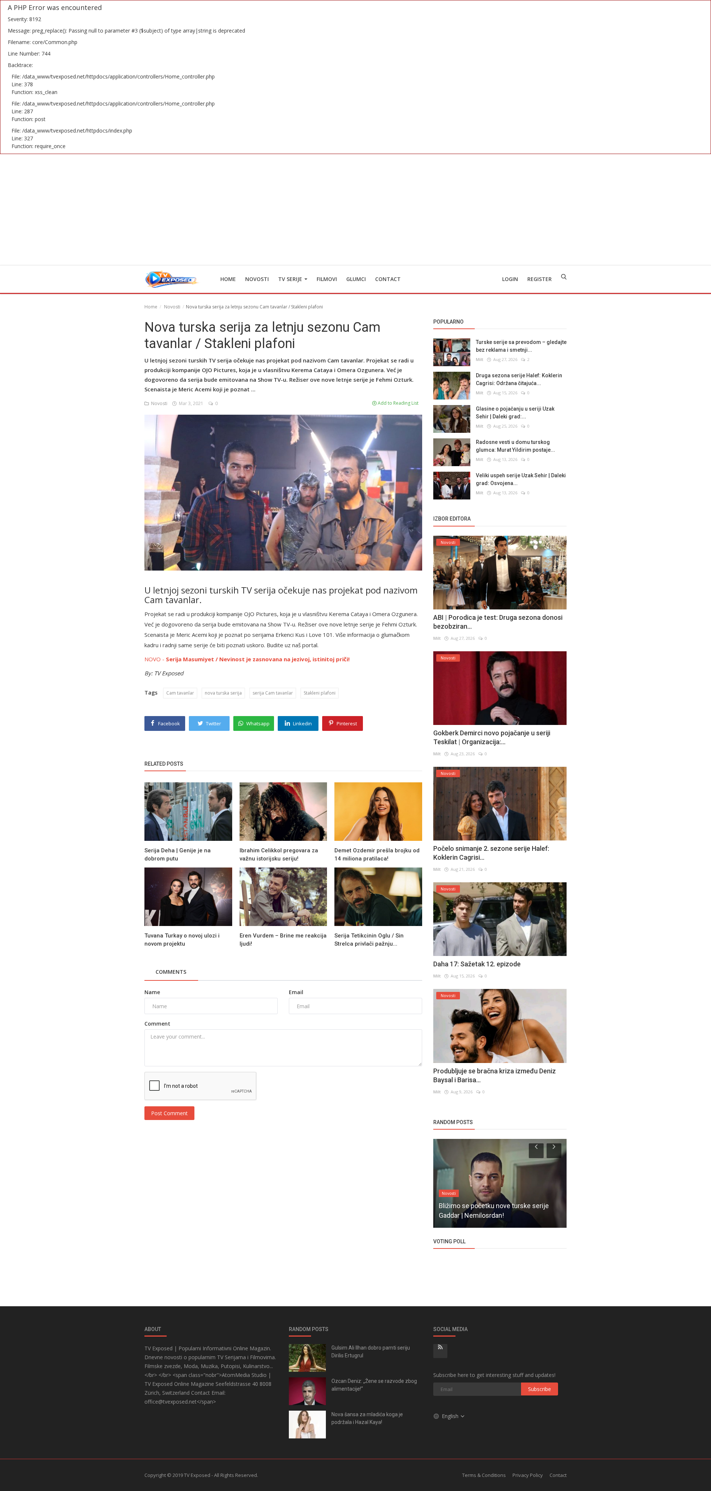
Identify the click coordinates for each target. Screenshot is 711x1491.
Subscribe (539, 1389)
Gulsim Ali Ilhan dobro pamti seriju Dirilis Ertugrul (370, 1351)
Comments (171, 971)
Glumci (356, 279)
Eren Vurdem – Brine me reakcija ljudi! (283, 939)
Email (296, 992)
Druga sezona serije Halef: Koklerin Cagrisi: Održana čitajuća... (519, 379)
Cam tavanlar (180, 693)
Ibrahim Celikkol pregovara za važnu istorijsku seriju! (279, 854)
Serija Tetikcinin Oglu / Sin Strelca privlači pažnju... (369, 939)
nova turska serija (223, 693)
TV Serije (291, 279)
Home (228, 279)
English (451, 1416)
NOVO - (247, 659)
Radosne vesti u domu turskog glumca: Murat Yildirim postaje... (515, 446)
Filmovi (327, 279)
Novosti (257, 279)
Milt (479, 359)
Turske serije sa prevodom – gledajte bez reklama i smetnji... (521, 346)
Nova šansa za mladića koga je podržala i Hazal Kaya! (367, 1418)
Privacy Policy (528, 1475)
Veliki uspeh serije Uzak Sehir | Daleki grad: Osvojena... (521, 479)
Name (152, 992)
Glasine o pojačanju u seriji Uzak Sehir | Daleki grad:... (515, 412)
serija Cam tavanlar (273, 693)
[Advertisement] (355, 209)
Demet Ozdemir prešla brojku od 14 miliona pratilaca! (377, 854)
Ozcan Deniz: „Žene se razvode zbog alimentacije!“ (374, 1385)
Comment (157, 1023)
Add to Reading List (397, 403)
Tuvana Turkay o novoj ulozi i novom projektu (182, 939)
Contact (388, 279)
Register (539, 279)
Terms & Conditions (484, 1475)
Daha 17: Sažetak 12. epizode (477, 964)
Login (510, 279)
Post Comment (169, 1113)
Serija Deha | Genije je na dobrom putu (177, 854)
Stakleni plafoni (320, 693)
